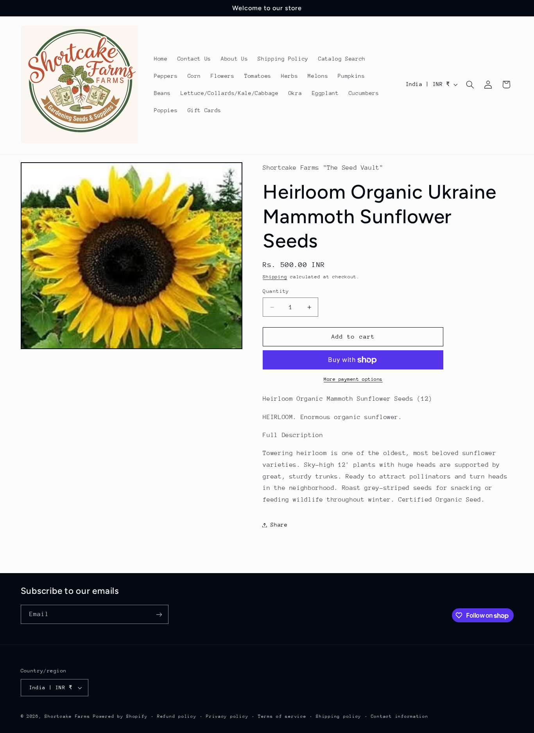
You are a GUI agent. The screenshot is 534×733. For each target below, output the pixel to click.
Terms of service (282, 716)
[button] (470, 84)
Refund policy (177, 716)
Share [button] (279, 525)
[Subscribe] (159, 614)
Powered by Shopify (120, 716)
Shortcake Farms (67, 716)
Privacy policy (227, 716)
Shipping (275, 277)
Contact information (399, 716)
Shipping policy (338, 716)
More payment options (353, 379)
